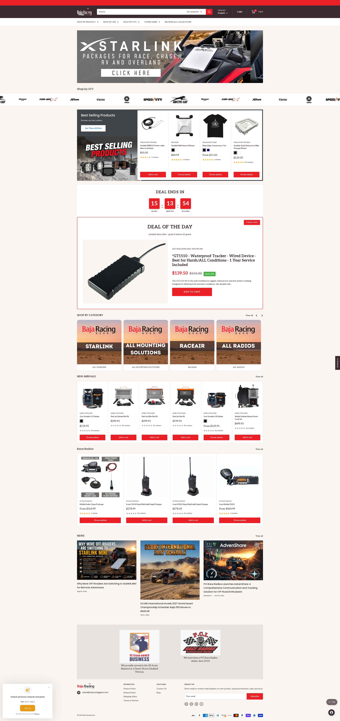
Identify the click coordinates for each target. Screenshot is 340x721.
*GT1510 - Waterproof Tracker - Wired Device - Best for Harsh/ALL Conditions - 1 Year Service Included (214, 260)
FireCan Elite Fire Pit (150, 416)
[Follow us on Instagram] (196, 704)
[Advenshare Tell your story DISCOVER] (170, 56)
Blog (159, 693)
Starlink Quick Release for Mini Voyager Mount (246, 147)
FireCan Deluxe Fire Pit (120, 416)
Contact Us (162, 689)
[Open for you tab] (331, 712)
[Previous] (257, 316)
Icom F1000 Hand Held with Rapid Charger (144, 504)
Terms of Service (131, 700)
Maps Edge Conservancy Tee (214, 146)
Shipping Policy (130, 696)
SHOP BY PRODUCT (86, 22)
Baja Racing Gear (210, 142)
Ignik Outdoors (86, 413)
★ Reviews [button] (338, 363)
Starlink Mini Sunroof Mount (183, 146)
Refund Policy (130, 693)
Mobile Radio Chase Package (91, 504)
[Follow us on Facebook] (186, 704)
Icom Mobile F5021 (227, 504)
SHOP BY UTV (130, 22)
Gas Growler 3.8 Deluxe (213, 416)
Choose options (184, 175)
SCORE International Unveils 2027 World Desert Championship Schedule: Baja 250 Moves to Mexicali (166, 607)
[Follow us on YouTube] (201, 704)
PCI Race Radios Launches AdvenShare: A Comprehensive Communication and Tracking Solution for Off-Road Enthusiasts (230, 587)
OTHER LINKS (150, 22)
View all (249, 315)
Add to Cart (192, 292)
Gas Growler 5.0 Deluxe (89, 416)
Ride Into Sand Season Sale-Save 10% (170, 3)
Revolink (174, 142)
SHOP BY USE (109, 22)
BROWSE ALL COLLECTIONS (178, 22)
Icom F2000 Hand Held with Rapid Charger (190, 504)
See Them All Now (93, 128)
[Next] (262, 145)
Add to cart (153, 175)
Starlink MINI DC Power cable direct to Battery (152, 147)
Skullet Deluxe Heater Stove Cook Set (246, 417)
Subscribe (255, 696)
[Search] (209, 12)
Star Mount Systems (148, 142)
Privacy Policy (130, 689)
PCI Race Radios (86, 501)
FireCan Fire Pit (179, 416)
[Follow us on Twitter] (191, 704)
